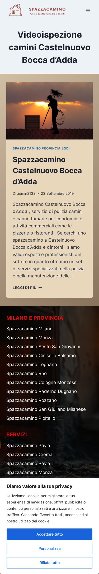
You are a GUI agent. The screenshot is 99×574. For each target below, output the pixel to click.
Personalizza (50, 548)
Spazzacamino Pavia (28, 445)
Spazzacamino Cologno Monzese (41, 382)
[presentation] (49, 110)
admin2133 (26, 193)
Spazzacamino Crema (29, 454)
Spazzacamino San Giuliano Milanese (46, 409)
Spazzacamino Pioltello (30, 418)
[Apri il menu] (88, 10)
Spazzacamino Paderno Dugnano (41, 391)
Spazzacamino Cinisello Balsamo (41, 355)
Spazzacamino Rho (26, 373)
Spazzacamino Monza (29, 337)
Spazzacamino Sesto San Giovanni (43, 346)
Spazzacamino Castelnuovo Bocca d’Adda (47, 170)
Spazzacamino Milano (29, 328)
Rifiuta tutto (50, 562)
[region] (49, 526)
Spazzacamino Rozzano (31, 400)
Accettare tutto (49, 534)
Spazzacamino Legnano (31, 364)
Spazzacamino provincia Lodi (41, 148)
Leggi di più (27, 288)
